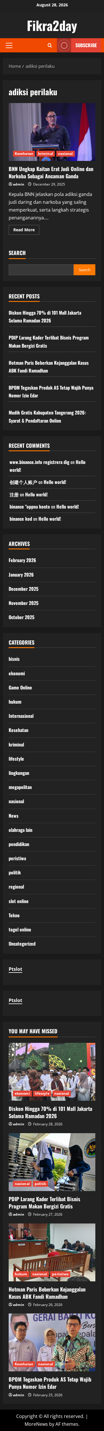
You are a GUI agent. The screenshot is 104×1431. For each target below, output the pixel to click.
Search (17, 252)
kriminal (45, 153)
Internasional (21, 715)
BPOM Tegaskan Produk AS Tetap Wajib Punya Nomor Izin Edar (50, 1382)
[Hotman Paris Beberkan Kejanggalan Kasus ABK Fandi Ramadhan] (52, 1252)
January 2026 (21, 574)
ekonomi (17, 673)
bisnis (14, 658)
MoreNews (36, 1424)
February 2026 (22, 560)
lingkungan (19, 772)
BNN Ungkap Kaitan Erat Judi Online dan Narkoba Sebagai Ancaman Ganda (52, 132)
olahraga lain (20, 829)
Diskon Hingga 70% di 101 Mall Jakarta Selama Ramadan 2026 (50, 1112)
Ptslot (15, 969)
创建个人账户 (23, 481)
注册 (14, 494)
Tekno (14, 915)
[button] (9, 45)
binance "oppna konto (30, 506)
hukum (15, 701)
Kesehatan (24, 153)
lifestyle (16, 758)
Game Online (20, 687)
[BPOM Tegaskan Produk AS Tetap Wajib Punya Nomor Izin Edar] (52, 1342)
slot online (19, 901)
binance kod (21, 518)
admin (18, 184)
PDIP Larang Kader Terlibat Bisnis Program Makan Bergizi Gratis (44, 1202)
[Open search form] (50, 45)
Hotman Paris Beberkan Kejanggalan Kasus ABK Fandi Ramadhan (47, 1292)
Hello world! (55, 481)
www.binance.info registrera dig (39, 461)
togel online (20, 929)
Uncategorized (22, 943)
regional (16, 886)
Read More (26, 231)
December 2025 (23, 588)
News (13, 815)
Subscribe (86, 45)
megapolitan (20, 787)
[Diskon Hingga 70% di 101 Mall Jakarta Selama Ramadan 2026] (52, 1072)
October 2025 (21, 617)
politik (15, 872)
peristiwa (17, 858)
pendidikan (19, 844)
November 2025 (23, 602)
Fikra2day (52, 25)
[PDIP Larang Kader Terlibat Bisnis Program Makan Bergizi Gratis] (52, 1162)
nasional (65, 153)
